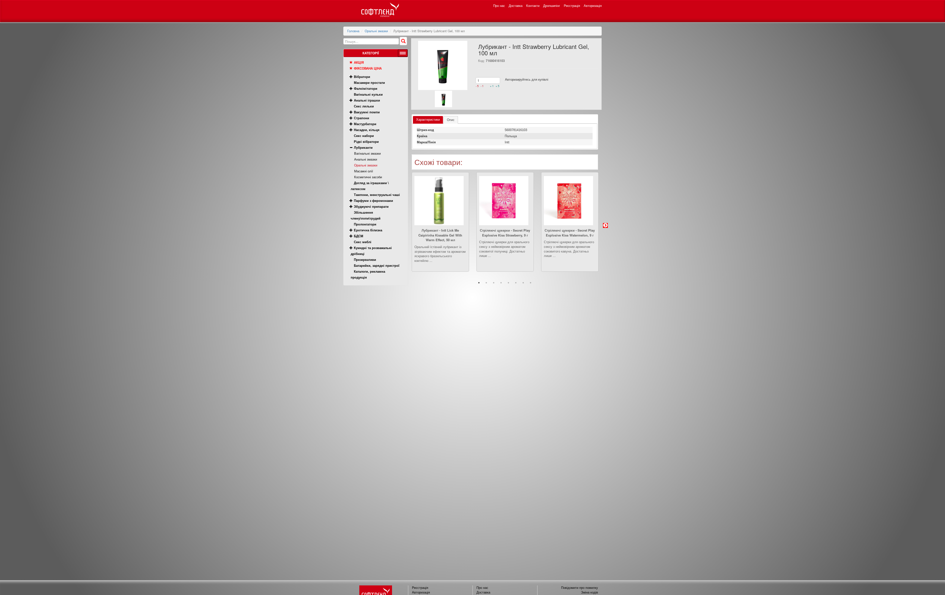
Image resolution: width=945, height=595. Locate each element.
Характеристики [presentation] (428, 119)
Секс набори (364, 135)
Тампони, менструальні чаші (377, 194)
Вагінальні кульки (368, 94)
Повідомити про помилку (579, 587)
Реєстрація (572, 5)
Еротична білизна (368, 230)
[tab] (428, 120)
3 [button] (493, 282)
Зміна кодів (589, 592)
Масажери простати (369, 82)
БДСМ (358, 236)
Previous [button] (404, 225)
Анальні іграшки (367, 100)
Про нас (499, 5)
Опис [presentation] (451, 120)
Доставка (515, 5)
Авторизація (593, 5)
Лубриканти (363, 147)
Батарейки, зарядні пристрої (376, 265)
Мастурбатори (365, 123)
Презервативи (365, 259)
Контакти (532, 5)
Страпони (361, 118)
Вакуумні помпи (367, 112)
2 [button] (486, 282)
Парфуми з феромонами (373, 200)
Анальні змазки (365, 159)
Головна (353, 31)
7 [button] (523, 282)
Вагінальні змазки (367, 153)
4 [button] (501, 282)
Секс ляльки (364, 106)
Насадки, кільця (366, 129)
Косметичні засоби (368, 177)
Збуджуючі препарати (371, 206)
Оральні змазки (376, 31)
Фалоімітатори (365, 88)
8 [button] (530, 282)
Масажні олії (363, 171)
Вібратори (362, 76)
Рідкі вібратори (366, 141)
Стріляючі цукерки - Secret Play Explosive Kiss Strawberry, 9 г (505, 233)
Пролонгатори (365, 224)
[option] (440, 225)
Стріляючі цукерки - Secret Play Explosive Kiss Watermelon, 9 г (570, 233)
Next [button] (605, 225)
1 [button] (478, 282)
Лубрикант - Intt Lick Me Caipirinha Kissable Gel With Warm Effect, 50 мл (440, 235)
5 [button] (508, 282)
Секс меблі (362, 241)
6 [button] (515, 282)
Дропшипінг (551, 5)
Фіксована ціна (368, 68)
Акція (359, 62)
